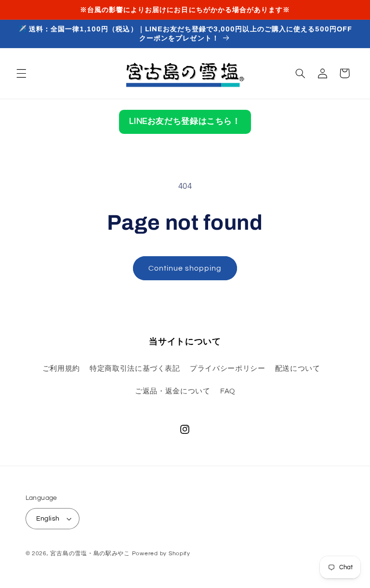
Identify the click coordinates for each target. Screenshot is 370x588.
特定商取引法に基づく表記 (135, 368)
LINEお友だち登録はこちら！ (184, 121)
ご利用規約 (61, 368)
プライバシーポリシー (227, 368)
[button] (21, 73)
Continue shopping (185, 268)
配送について (297, 368)
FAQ (227, 391)
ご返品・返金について (172, 391)
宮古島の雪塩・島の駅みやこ (90, 553)
